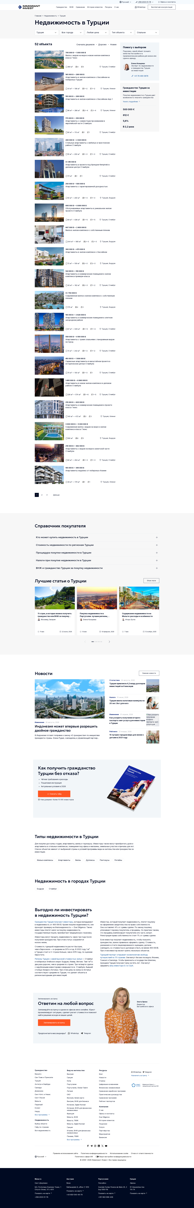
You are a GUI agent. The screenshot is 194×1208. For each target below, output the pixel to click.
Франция (70, 1114)
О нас (116, 7)
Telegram (148, 1072)
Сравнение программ (108, 1098)
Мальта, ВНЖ (72, 1117)
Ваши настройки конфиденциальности (115, 1157)
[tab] (92, 641)
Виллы (78, 860)
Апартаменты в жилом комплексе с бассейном (86, 252)
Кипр (69, 1081)
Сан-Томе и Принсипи (44, 1077)
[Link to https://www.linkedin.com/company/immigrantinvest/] (99, 1146)
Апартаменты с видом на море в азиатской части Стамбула (87, 450)
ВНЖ (71, 7)
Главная (38, 16)
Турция (38, 1081)
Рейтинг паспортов (107, 1101)
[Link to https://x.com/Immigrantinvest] (102, 1146)
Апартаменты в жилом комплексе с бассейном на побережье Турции (87, 78)
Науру (37, 1111)
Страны (102, 1081)
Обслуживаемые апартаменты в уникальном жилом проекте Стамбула (88, 209)
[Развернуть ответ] (157, 537)
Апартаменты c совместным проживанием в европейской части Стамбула (85, 122)
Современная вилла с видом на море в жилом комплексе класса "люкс (85, 428)
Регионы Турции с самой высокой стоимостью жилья (58, 959)
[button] (55, 611)
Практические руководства (110, 1094)
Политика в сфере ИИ (84, 1157)
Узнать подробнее (130, 102)
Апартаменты (64, 860)
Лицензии (103, 1124)
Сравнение (80, 7)
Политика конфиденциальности (94, 1153)
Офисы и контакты (106, 1114)
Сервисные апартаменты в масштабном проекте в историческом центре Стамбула (87, 362)
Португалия (71, 1084)
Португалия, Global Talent (77, 1088)
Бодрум (40, 889)
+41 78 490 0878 (141, 76)
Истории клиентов (95, 7)
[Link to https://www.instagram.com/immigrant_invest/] (95, 1146)
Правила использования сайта (65, 1153)
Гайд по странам (42, 1127)
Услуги (101, 1127)
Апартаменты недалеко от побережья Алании (85, 471)
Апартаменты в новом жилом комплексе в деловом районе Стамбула (88, 384)
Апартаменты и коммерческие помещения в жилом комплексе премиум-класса (88, 275)
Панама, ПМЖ (73, 1136)
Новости (102, 1077)
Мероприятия (104, 1134)
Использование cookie (119, 1153)
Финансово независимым (109, 1088)
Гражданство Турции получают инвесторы (54, 922)
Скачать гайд (55, 794)
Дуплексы (90, 860)
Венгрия (70, 1074)
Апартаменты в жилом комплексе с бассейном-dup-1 (89, 99)
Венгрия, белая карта (75, 1098)
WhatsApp (141, 7)
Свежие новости (149, 673)
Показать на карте (42, 1193)
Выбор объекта (41, 1124)
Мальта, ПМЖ (72, 1120)
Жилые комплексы (45, 860)
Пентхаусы (104, 860)
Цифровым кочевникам (108, 1084)
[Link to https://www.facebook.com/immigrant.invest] (88, 1146)
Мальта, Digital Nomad (76, 1124)
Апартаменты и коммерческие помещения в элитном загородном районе (88, 319)
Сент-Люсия (40, 1098)
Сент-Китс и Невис (43, 1094)
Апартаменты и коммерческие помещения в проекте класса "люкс (88, 406)
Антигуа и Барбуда (42, 1084)
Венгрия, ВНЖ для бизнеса (78, 1101)
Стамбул (53, 889)
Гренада (38, 1088)
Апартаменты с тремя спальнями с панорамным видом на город (89, 340)
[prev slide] (84, 642)
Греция (70, 1077)
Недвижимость (50, 16)
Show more (151, 581)
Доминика (39, 1091)
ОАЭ (68, 1094)
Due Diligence (104, 1117)
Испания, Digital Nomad (76, 1105)
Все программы (41, 1115)
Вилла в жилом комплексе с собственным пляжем (87, 230)
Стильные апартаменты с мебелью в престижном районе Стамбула (87, 144)
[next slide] (109, 642)
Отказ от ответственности (142, 1153)
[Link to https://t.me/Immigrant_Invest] (92, 1146)
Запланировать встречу (54, 1023)
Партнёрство (104, 1131)
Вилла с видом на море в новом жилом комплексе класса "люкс (87, 56)
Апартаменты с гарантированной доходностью (86, 186)
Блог (101, 1074)
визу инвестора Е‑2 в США (121, 966)
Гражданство (61, 7)
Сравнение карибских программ (112, 1091)
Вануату (38, 1074)
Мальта (38, 1101)
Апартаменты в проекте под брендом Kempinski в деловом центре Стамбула (87, 166)
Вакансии (103, 1137)
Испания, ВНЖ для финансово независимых (79, 1109)
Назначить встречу (139, 1075)
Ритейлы (118, 860)
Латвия (70, 1091)
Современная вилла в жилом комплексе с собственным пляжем (90, 297)
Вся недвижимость (42, 1130)
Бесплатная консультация (161, 7)
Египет (37, 1108)
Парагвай (39, 1105)
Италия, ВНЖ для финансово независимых (79, 1132)
